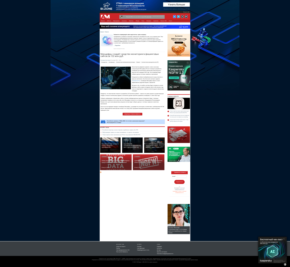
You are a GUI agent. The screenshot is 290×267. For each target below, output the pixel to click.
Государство (104, 62)
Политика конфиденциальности (165, 253)
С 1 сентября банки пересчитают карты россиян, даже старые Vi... (154, 145)
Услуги (170, 20)
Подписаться (179, 181)
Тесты (143, 20)
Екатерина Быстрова (105, 60)
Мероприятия (116, 20)
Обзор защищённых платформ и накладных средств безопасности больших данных (116, 161)
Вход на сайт (186, 12)
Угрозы (118, 248)
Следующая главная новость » (132, 114)
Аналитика (124, 20)
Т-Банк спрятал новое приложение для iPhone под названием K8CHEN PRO (121, 134)
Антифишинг (112, 62)
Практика (131, 20)
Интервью (149, 20)
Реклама (139, 246)
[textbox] (180, 172)
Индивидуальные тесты (143, 250)
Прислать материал (162, 252)
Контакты (159, 248)
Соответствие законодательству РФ (150, 62)
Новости (103, 20)
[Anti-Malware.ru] (105, 16)
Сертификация (141, 248)
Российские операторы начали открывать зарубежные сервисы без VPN (120, 130)
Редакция (159, 246)
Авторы (159, 250)
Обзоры (137, 20)
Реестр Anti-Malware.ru (122, 252)
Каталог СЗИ (163, 20)
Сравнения (155, 20)
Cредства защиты (120, 246)
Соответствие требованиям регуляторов (125, 62)
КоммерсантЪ (136, 80)
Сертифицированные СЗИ (122, 250)
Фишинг (138, 62)
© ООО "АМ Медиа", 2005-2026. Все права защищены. (145, 262)
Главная (102, 31)
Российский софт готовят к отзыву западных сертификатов (110, 145)
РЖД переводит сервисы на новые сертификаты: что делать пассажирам (120, 132)
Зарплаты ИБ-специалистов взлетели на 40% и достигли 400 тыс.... (132, 145)
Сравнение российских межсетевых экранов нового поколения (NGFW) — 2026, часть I (148, 161)
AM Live (109, 20)
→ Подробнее (117, 45)
